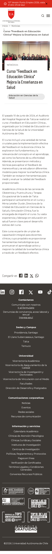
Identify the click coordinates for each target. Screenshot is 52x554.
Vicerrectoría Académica (26, 361)
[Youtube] (40, 292)
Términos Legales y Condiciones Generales (26, 468)
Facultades (26, 383)
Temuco (26, 346)
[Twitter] (31, 292)
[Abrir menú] (48, 16)
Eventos (26, 407)
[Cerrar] (46, 3)
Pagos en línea (26, 458)
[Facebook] (21, 292)
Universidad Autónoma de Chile (30, 543)
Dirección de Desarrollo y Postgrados (26, 388)
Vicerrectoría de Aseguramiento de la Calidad (26, 366)
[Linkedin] (2, 292)
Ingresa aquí (26, 317)
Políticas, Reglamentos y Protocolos (26, 454)
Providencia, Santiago (26, 332)
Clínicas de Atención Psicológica (26, 436)
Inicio (5, 26)
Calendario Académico (26, 431)
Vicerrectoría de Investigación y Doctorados (26, 373)
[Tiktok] (49, 292)
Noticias (16, 26)
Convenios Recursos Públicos (26, 474)
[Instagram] (12, 292)
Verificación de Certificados (26, 462)
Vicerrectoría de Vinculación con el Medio (26, 379)
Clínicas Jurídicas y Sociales (26, 440)
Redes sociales (26, 412)
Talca (26, 341)
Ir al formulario (26, 307)
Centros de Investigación (26, 449)
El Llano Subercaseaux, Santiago (26, 337)
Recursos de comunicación (26, 416)
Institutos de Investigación (26, 445)
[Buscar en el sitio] (42, 15)
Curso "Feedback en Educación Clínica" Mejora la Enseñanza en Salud (26, 33)
